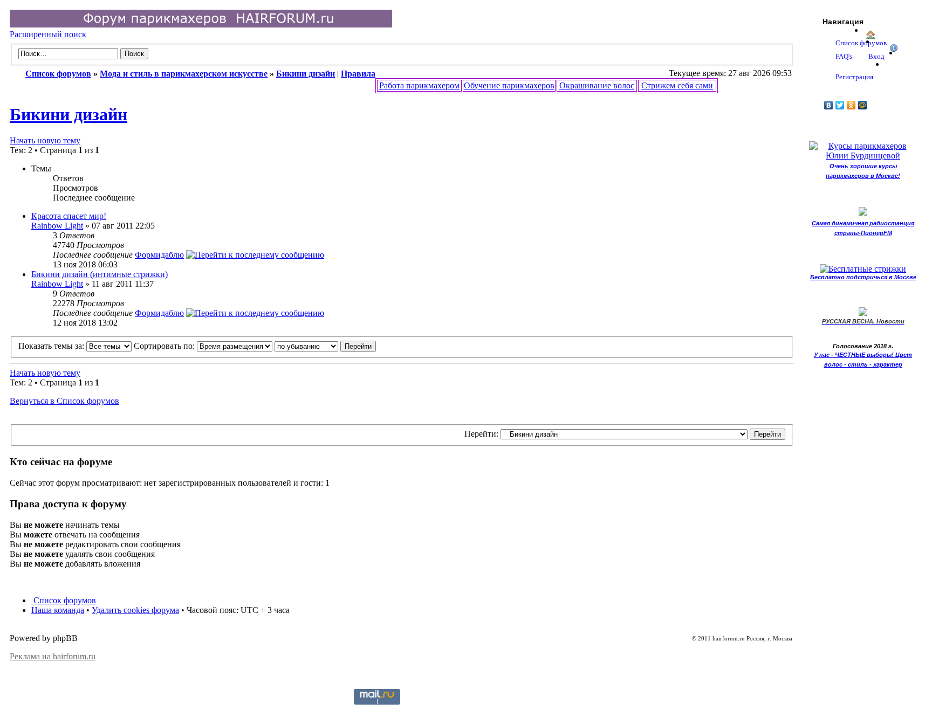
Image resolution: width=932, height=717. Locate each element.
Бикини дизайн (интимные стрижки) (99, 274)
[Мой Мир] (862, 105)
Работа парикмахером (419, 85)
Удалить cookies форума (135, 610)
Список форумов (63, 600)
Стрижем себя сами (677, 85)
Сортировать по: (165, 345)
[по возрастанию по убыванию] (325, 345)
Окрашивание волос (596, 85)
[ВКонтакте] (828, 105)
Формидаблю (159, 254)
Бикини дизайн (68, 114)
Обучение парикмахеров (509, 85)
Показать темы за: (52, 345)
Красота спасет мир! (68, 215)
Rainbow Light (57, 225)
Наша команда (57, 610)
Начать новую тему (45, 140)
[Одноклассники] (851, 105)
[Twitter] (840, 105)
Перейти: (481, 433)
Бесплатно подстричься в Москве (863, 277)
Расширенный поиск (48, 34)
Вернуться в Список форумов (64, 400)
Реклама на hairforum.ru (52, 656)
